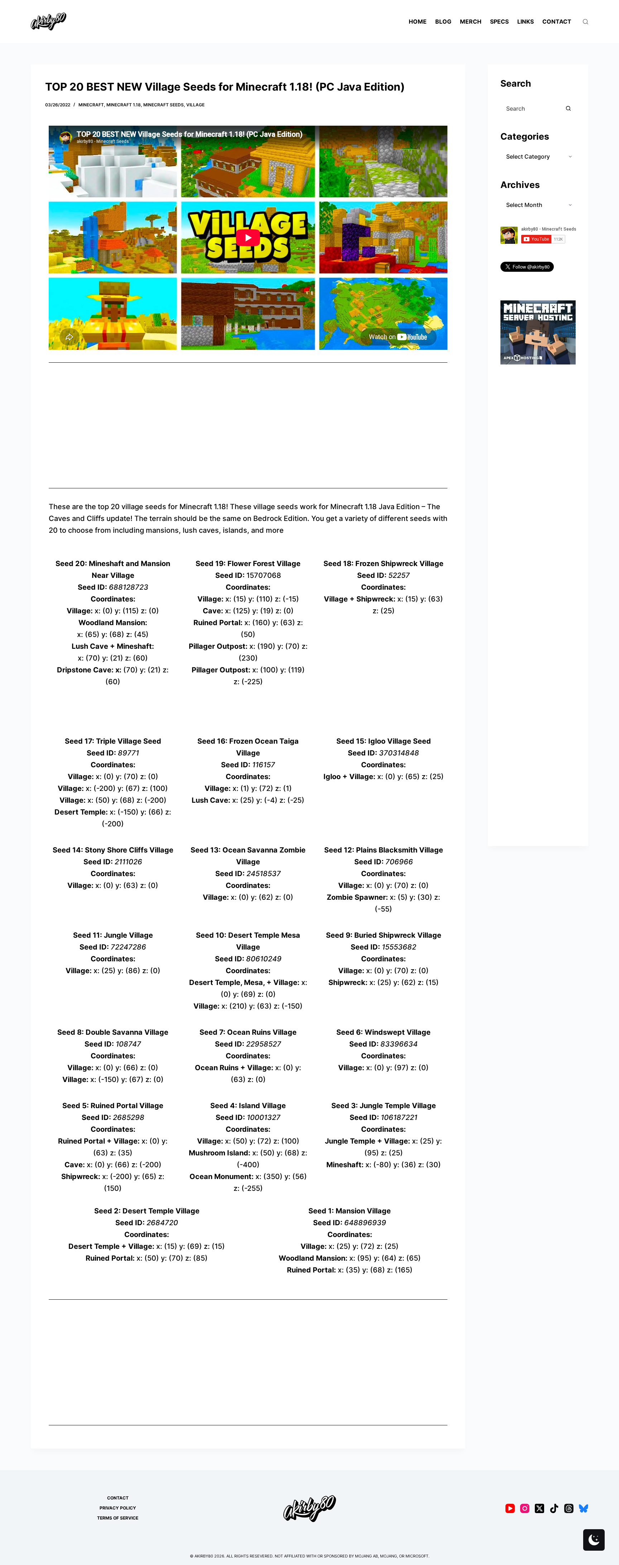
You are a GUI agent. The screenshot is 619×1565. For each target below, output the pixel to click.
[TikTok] (554, 1508)
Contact (556, 21)
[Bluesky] (583, 1508)
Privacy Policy (118, 1508)
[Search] (585, 21)
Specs (499, 21)
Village (195, 104)
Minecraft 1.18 (123, 104)
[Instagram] (524, 1508)
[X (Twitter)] (539, 1508)
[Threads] (569, 1508)
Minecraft (91, 104)
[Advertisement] (248, 425)
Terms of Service (117, 1518)
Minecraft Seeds (163, 104)
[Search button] (568, 108)
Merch (470, 21)
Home (418, 21)
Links (525, 21)
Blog (443, 21)
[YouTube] (510, 1508)
